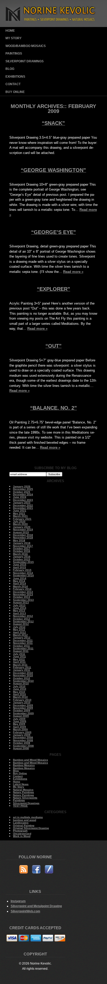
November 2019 (23, 529)
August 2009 (21, 716)
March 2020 (20, 524)
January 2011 (21, 670)
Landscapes (21, 822)
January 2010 (21, 702)
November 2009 (23, 707)
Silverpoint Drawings (24, 61)
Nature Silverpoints (25, 797)
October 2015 (21, 559)
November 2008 (23, 740)
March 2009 (20, 729)
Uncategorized (22, 833)
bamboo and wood (24, 820)
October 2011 (21, 645)
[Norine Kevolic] (53, 26)
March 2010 (20, 697)
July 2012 (19, 626)
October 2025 (21, 491)
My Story (13, 38)
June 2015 (19, 564)
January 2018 (21, 543)
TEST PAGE (20, 805)
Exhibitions (15, 76)
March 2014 (20, 586)
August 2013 (21, 602)
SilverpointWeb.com (25, 911)
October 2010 (21, 678)
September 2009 (23, 713)
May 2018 (19, 540)
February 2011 (22, 667)
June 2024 (19, 497)
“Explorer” (53, 289)
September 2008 (23, 745)
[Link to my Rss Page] (23, 870)
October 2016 (21, 551)
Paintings (13, 53)
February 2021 (22, 518)
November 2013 (23, 594)
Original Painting (23, 825)
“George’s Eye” (53, 232)
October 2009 (21, 710)
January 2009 (21, 734)
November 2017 (23, 545)
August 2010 (21, 683)
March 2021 (20, 516)
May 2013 (19, 610)
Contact (13, 84)
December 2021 (23, 508)
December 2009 (23, 705)
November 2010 (23, 675)
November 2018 (23, 537)
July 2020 (19, 521)
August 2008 (21, 748)
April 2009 (19, 726)
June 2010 (19, 689)
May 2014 (19, 580)
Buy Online (15, 92)
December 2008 (23, 737)
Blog (9, 69)
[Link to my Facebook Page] (36, 870)
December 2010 (23, 672)
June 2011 (19, 656)
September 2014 (23, 575)
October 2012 (21, 618)
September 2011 (23, 648)
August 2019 (21, 532)
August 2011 (21, 651)
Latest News (21, 784)
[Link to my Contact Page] (49, 870)
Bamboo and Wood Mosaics (30, 759)
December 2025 (23, 489)
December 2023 (23, 499)
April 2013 (19, 613)
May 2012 (19, 629)
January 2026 (21, 486)
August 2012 (21, 624)
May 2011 (19, 659)
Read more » (73, 272)
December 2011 (23, 640)
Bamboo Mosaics (24, 765)
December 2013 (23, 591)
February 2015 (22, 570)
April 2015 (19, 567)
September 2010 (23, 680)
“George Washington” (53, 170)
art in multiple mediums (28, 817)
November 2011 (23, 643)
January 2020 (21, 526)
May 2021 (19, 513)
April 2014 (19, 583)
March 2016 (20, 553)
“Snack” (53, 123)
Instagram (18, 901)
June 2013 (19, 607)
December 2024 (23, 494)
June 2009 (19, 721)
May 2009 (19, 724)
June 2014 (19, 578)
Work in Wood (21, 836)
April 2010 (19, 694)
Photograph (20, 830)
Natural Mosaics (23, 789)
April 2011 (19, 662)
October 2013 (21, 597)
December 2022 (23, 505)
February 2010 (22, 699)
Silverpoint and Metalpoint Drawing (36, 906)
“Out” (53, 346)
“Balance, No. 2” (53, 408)
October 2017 (21, 548)
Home (10, 30)
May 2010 (19, 691)
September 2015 (23, 562)
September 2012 (23, 621)
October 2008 (21, 743)
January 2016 (21, 556)
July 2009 (19, 718)
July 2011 (19, 653)
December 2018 (23, 535)
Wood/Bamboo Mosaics (25, 46)
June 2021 (19, 510)
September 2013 (23, 599)
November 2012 (23, 616)
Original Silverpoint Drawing (31, 828)
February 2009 (22, 732)
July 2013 (19, 605)
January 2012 (21, 637)
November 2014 (23, 572)
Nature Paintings (23, 792)
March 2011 (20, 664)
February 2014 (22, 589)
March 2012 (20, 634)
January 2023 (21, 502)
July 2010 (19, 686)
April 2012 (19, 632)
